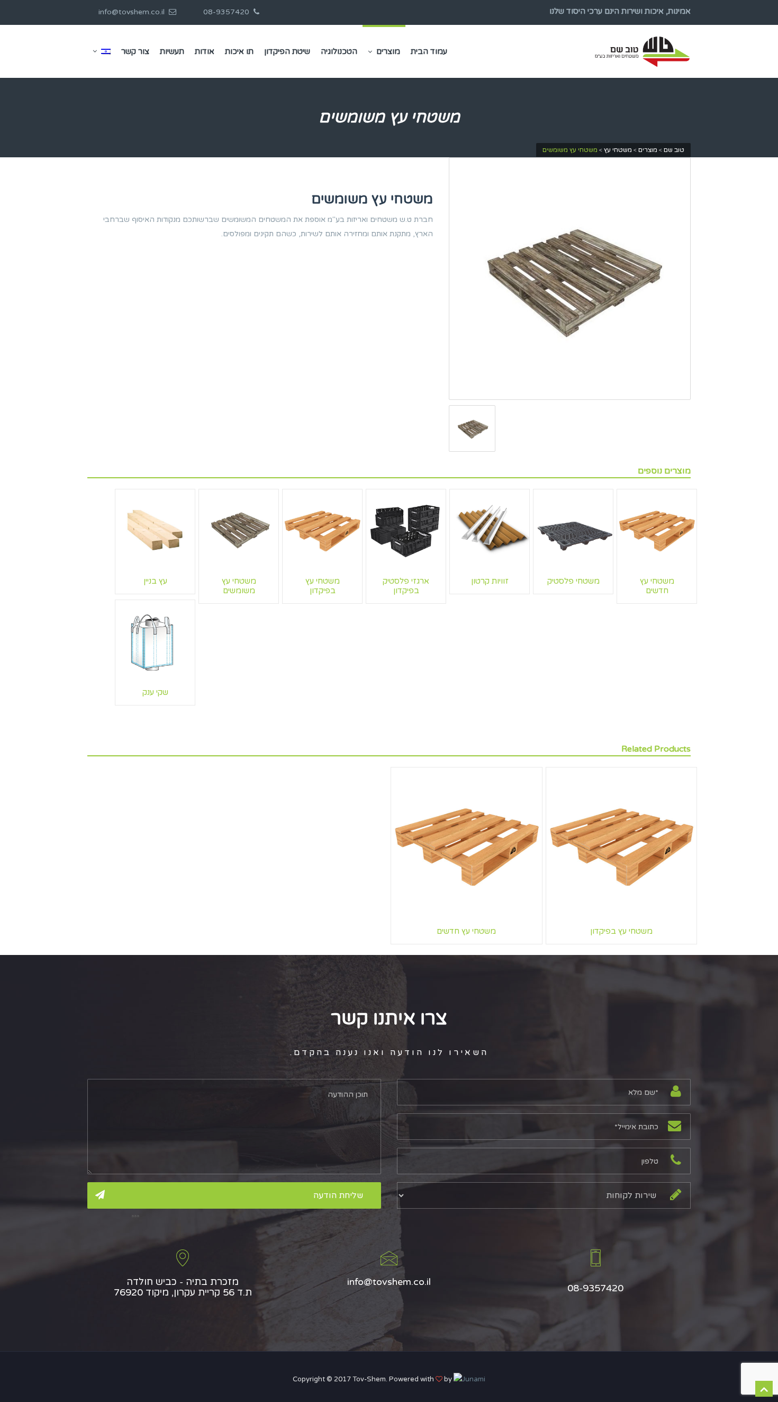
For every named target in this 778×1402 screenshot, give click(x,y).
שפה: (101, 51)
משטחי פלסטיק (573, 581)
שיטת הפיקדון (287, 51)
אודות (204, 51)
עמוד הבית (429, 51)
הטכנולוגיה (339, 51)
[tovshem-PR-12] (570, 278)
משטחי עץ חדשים (657, 585)
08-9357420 (228, 11)
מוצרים (388, 51)
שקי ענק (155, 692)
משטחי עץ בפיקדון (322, 585)
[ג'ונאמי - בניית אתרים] (469, 1379)
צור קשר (135, 51)
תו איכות (239, 51)
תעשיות (172, 51)
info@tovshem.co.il (133, 11)
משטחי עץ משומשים (239, 585)
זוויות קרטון (490, 581)
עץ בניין (155, 581)
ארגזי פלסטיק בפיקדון (406, 585)
